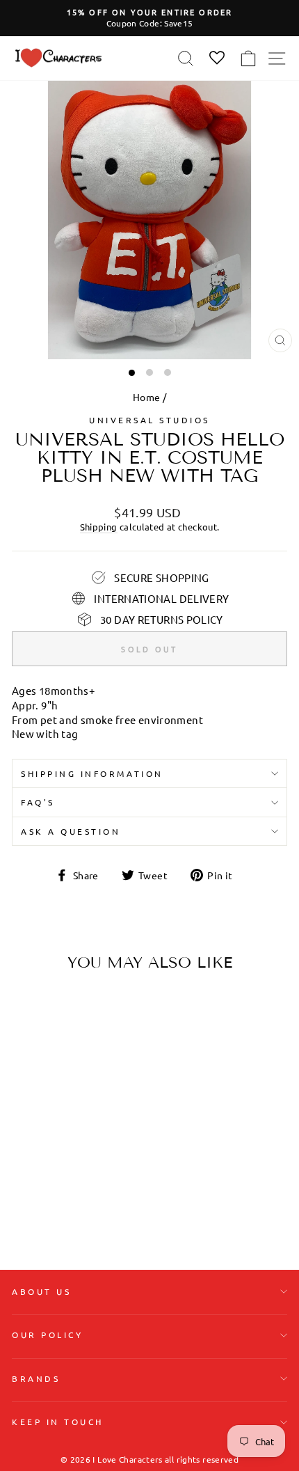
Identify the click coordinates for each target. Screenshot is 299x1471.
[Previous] (28, 1070)
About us (41, 1291)
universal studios (149, 419)
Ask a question (70, 831)
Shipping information (92, 773)
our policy (47, 1334)
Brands (36, 1378)
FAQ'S (38, 802)
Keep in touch (58, 1421)
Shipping (99, 527)
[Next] (101, 1070)
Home (146, 397)
